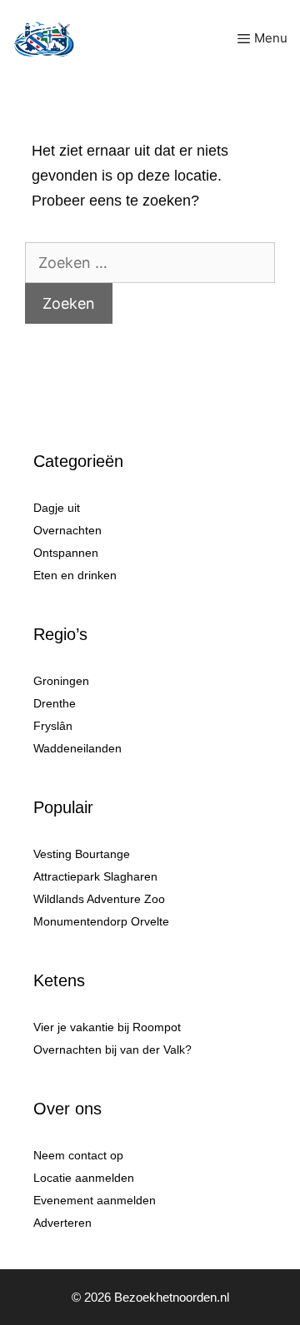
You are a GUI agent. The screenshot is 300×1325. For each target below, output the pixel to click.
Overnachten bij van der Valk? (112, 1049)
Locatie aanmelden (83, 1177)
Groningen (61, 680)
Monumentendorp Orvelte (101, 921)
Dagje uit (56, 507)
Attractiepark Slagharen (95, 876)
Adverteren (62, 1222)
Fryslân (52, 725)
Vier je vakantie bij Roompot (107, 1027)
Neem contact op (78, 1155)
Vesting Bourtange (81, 854)
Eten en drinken (75, 575)
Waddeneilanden (77, 748)
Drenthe (54, 703)
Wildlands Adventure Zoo (99, 899)
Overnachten (67, 530)
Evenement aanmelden (94, 1200)
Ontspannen (65, 552)
